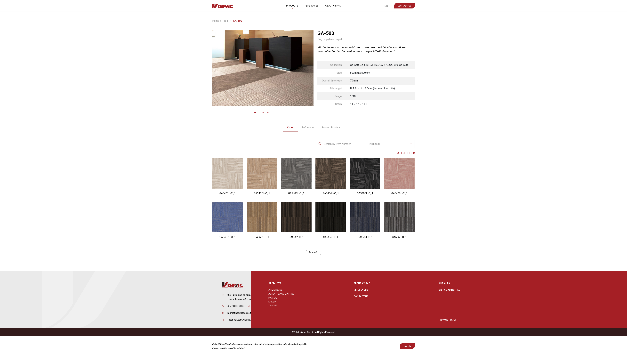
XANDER (272, 305)
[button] (255, 112)
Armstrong (275, 290)
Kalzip (272, 301)
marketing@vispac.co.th (239, 313)
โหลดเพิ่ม (313, 252)
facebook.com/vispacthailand (242, 319)
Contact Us (404, 6)
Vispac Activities (449, 290)
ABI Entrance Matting (281, 294)
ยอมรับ (407, 346)
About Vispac (333, 5)
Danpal (272, 297)
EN (386, 6)
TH (382, 6)
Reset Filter (407, 153)
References (311, 5)
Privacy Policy (447, 320)
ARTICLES (444, 283)
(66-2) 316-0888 (235, 306)
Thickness (374, 143)
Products (292, 5)
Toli (226, 21)
